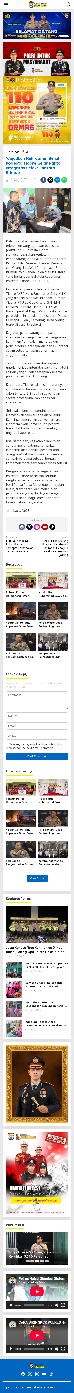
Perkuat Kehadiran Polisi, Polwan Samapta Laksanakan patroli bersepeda (19, 544)
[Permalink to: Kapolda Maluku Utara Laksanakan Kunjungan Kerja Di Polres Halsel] (14, 1008)
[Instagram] (37, 527)
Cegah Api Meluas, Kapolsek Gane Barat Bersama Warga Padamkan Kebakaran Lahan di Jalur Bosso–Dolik (20, 624)
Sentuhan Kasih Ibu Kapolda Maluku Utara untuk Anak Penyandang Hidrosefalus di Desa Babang (44, 984)
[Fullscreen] (63, 1305)
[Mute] (57, 1305)
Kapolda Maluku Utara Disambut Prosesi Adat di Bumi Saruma (45, 1023)
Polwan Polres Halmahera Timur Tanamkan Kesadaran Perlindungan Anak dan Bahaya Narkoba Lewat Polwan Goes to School (20, 594)
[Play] (11, 1305)
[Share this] (43, 180)
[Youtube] (44, 527)
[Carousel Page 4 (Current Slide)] (42, 1261)
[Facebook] (22, 527)
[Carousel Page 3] (37, 1261)
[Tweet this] (50, 180)
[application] (37, 1291)
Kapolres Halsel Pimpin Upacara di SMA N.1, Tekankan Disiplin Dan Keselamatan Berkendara (46, 965)
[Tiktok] (52, 527)
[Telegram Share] (57, 180)
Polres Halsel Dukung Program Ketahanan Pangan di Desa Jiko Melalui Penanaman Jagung (54, 546)
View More (37, 878)
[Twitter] (29, 527)
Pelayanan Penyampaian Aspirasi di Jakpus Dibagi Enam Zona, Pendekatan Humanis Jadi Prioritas (21, 655)
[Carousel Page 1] (28, 1261)
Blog (8, 181)
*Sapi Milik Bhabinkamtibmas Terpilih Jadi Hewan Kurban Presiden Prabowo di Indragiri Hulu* (37, 1254)
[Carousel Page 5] (47, 1261)
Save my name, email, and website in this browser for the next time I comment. (34, 746)
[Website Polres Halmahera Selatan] (38, 4)
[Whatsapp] (64, 180)
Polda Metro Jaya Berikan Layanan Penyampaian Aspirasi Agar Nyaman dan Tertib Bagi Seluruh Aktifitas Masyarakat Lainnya (52, 624)
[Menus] (6, 4)
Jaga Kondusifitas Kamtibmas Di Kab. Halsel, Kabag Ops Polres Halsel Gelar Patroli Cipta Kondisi (35, 950)
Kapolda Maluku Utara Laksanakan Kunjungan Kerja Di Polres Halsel (46, 1004)
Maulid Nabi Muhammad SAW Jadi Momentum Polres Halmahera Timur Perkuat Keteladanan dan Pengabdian (52, 594)
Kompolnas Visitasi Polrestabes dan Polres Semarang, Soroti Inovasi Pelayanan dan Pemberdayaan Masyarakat (50, 655)
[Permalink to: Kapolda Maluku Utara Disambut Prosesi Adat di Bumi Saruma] (14, 1028)
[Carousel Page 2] (32, 1261)
